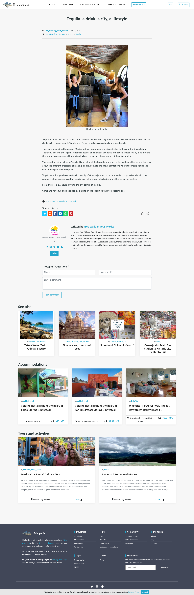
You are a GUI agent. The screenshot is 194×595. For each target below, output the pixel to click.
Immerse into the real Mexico (119, 474)
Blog (152, 540)
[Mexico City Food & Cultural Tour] (56, 451)
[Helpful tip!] (148, 213)
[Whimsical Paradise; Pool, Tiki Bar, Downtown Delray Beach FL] (151, 382)
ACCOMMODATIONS (89, 5)
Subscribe (164, 567)
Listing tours (104, 543)
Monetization (79, 540)
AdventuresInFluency (37, 342)
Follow (54, 253)
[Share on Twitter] (44, 213)
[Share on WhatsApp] (65, 213)
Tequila (78, 34)
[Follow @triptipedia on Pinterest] (102, 586)
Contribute (78, 536)
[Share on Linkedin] (60, 213)
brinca (106, 470)
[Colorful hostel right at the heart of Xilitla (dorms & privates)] (43, 382)
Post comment (52, 295)
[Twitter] (54, 247)
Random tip (78, 547)
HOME (52, 5)
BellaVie (134, 401)
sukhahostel (28, 401)
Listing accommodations (109, 547)
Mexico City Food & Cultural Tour (40, 474)
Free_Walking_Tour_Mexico (56, 31)
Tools (102, 560)
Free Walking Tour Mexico (99, 226)
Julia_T (159, 342)
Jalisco (70, 34)
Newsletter (129, 543)
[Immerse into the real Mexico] (137, 451)
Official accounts (131, 540)
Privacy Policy (133, 592)
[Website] (47, 247)
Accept (145, 592)
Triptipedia (20, 5)
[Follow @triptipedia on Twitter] (92, 586)
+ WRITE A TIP (139, 5)
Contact (154, 543)
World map (78, 543)
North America (51, 34)
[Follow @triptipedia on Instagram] (97, 586)
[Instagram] (51, 247)
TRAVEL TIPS (67, 5)
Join (170, 5)
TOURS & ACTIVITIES (115, 5)
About (153, 536)
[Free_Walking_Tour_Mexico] (54, 230)
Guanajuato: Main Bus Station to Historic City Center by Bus (157, 349)
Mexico (62, 34)
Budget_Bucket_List (118, 342)
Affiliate (103, 540)
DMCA (76, 567)
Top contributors (131, 536)
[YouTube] (58, 247)
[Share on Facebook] (55, 213)
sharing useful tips (59, 560)
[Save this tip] (142, 213)
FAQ (101, 536)
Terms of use (79, 564)
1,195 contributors (46, 543)
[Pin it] (71, 213)
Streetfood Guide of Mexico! (117, 345)
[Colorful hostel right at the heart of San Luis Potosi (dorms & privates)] (97, 382)
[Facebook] (62, 247)
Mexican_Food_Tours (32, 470)
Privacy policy (79, 560)
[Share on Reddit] (50, 213)
